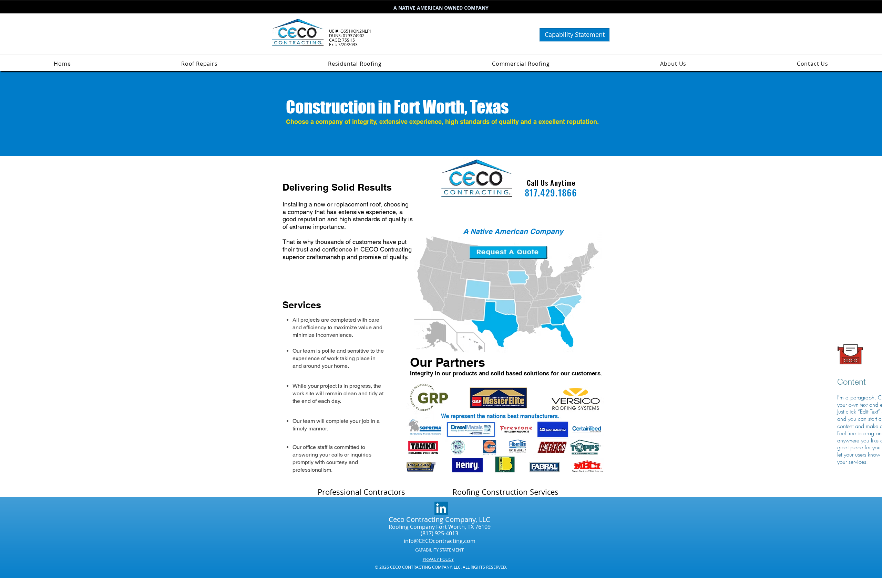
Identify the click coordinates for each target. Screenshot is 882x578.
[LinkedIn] (441, 508)
